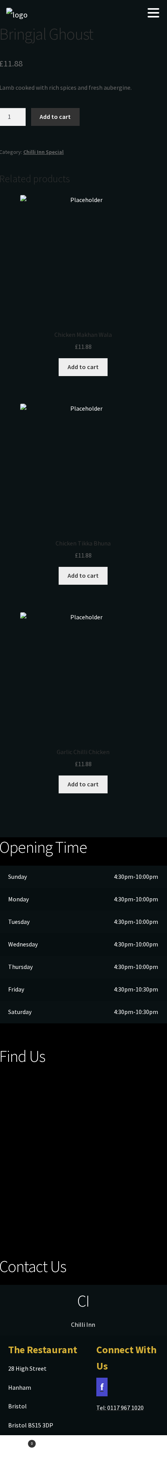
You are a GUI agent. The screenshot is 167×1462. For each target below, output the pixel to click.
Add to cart (55, 116)
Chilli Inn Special (43, 151)
